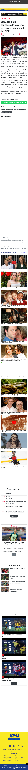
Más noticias (14, 516)
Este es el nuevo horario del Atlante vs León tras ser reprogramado (16, 589)
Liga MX (4, 755)
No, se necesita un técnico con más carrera (13, 548)
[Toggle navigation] (25, 9)
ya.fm (22, 749)
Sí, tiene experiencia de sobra (10, 546)
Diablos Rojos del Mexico (20, 109)
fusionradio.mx (11, 749)
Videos (16, 758)
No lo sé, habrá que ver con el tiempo (12, 551)
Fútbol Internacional (7, 757)
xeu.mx (4, 749)
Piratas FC (5, 758)
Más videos (14, 683)
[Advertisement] (14, 178)
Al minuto (17, 760)
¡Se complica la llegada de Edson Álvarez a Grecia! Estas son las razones (18, 576)
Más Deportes (18, 755)
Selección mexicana (7, 760)
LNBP (3, 109)
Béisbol (4, 762)
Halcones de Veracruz (7, 112)
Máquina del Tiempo (19, 757)
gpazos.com (14, 751)
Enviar (14, 554)
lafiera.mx (17, 749)
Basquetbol (9, 109)
